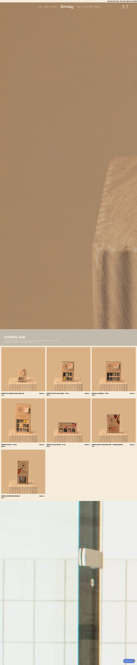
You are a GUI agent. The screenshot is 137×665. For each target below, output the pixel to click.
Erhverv (90, 6)
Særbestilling (97, 6)
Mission (79, 6)
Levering (85, 6)
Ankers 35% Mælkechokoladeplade (12, 393)
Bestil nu (41, 393)
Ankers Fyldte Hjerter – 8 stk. (56, 444)
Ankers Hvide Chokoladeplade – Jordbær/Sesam (107, 444)
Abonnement (53, 6)
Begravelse (46, 6)
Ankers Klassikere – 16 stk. (100, 393)
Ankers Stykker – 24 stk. (9, 444)
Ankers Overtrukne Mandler (10, 496)
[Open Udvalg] (42, 7)
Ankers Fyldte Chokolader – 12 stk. (58, 393)
